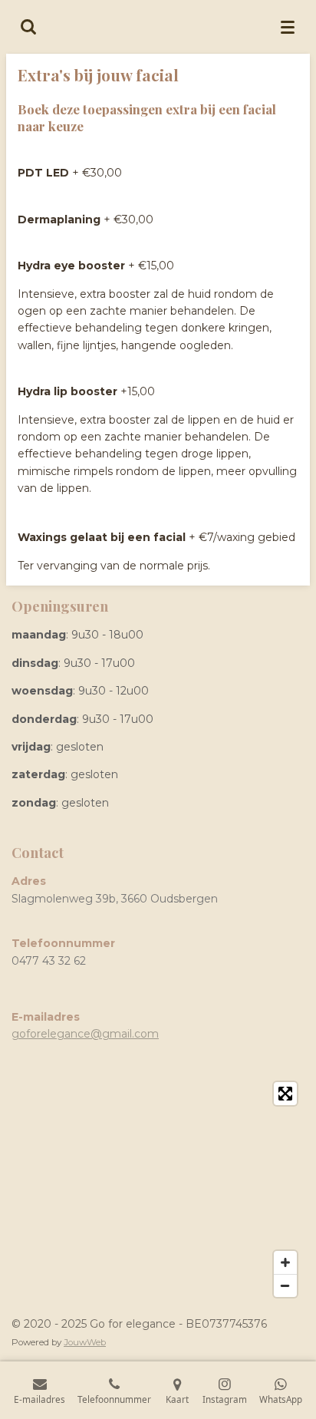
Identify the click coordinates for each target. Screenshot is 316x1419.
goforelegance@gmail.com (85, 1034)
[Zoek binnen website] (28, 27)
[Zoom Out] (285, 1285)
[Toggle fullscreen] (285, 1093)
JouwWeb (85, 1342)
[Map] (158, 1189)
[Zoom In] (285, 1262)
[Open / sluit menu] (287, 27)
